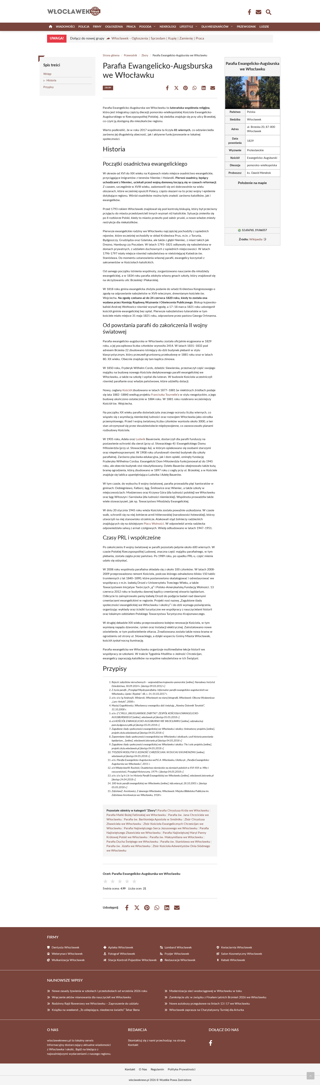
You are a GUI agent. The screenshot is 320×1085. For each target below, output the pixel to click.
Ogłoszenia (114, 26)
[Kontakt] (258, 12)
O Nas (143, 1069)
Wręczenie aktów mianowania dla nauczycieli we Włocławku (91, 997)
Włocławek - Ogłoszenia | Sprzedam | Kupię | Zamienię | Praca (157, 38)
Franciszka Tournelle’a (165, 394)
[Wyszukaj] (268, 11)
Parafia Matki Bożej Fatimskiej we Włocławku (136, 815)
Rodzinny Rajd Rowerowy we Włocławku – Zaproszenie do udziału (95, 1003)
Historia (51, 80)
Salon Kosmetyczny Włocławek (241, 953)
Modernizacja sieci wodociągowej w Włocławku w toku (205, 991)
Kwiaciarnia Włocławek (236, 947)
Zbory (144, 55)
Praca (131, 26)
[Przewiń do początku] (310, 1075)
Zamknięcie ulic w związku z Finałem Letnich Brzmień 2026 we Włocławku (217, 997)
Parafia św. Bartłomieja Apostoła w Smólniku (153, 819)
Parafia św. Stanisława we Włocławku (185, 841)
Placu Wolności (154, 523)
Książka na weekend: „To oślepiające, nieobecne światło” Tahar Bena (96, 1009)
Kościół (127, 390)
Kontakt (133, 1044)
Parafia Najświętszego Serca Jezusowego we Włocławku (160, 828)
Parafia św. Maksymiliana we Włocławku (176, 837)
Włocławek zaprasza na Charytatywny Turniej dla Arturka (206, 1009)
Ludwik (140, 439)
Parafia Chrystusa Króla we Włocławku (183, 810)
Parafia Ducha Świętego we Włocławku (132, 841)
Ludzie (264, 26)
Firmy (97, 26)
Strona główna (111, 55)
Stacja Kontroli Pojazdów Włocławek (132, 960)
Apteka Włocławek (120, 947)
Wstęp (47, 74)
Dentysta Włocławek (65, 947)
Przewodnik (246, 26)
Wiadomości (65, 26)
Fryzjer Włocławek (177, 953)
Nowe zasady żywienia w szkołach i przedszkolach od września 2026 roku (99, 991)
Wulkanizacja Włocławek (68, 960)
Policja (83, 26)
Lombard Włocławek (178, 947)
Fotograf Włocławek (121, 953)
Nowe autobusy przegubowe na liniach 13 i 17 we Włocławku (209, 1003)
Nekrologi (168, 26)
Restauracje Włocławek (180, 960)
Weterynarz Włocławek (67, 953)
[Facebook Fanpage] (248, 12)
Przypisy (48, 87)
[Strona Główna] (50, 27)
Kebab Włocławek (233, 960)
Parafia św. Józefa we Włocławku (128, 846)
